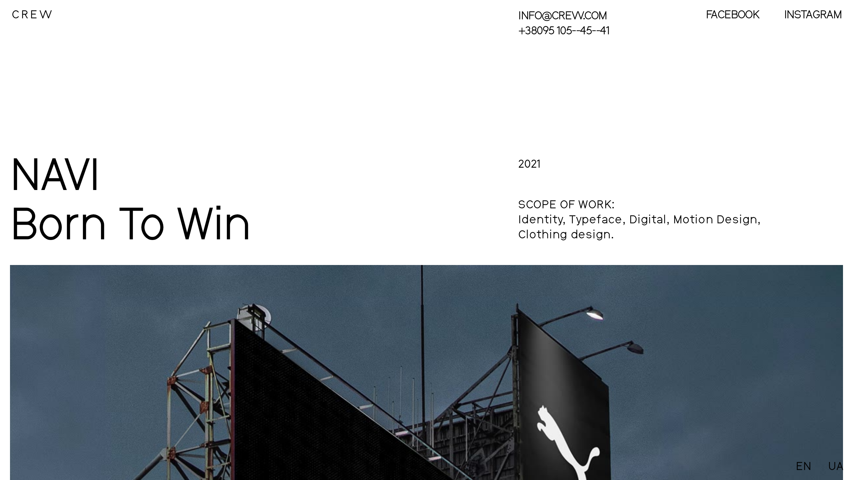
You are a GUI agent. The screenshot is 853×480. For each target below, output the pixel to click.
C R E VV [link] (32, 14)
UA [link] (836, 465)
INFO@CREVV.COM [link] (562, 15)
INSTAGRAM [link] (813, 14)
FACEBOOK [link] (732, 14)
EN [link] (804, 465)
